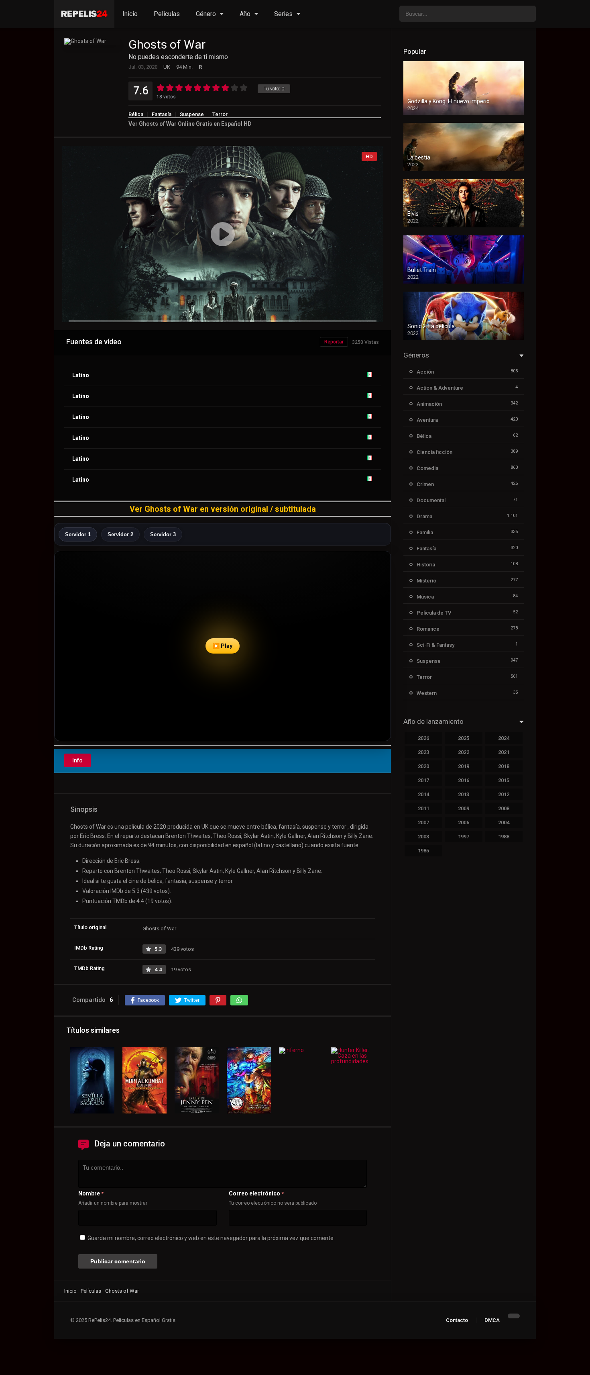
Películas (167, 14)
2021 (503, 752)
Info (77, 760)
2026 (423, 738)
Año (245, 14)
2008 (503, 808)
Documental (431, 500)
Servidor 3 (163, 534)
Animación (429, 404)
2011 (423, 808)
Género (206, 14)
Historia (426, 565)
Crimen (425, 484)
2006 (463, 822)
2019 (463, 766)
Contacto (457, 1320)
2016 (463, 780)
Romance (428, 629)
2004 (503, 822)
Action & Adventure (440, 388)
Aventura (427, 420)
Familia (425, 532)
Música (425, 597)
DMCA (492, 1320)
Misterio (426, 581)
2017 (423, 780)
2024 (503, 738)
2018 (503, 766)
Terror (220, 114)
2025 (463, 738)
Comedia (427, 468)
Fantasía (161, 114)
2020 (423, 766)
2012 (503, 794)
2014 (423, 794)
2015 (503, 780)
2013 (463, 794)
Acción (425, 372)
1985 (423, 851)
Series (283, 14)
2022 (463, 752)
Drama (424, 516)
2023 (423, 752)
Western (427, 693)
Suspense (192, 114)
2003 (423, 837)
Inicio (130, 14)
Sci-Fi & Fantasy (435, 645)
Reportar (334, 342)
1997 (463, 837)
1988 (503, 837)
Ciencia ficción (434, 452)
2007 (423, 822)
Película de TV (434, 613)
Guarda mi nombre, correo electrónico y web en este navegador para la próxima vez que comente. (211, 1238)
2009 (463, 808)
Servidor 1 (78, 534)
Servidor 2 (120, 534)
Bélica (135, 114)
